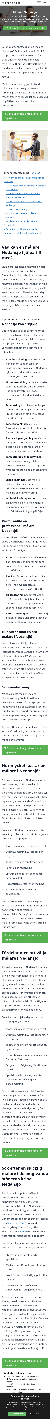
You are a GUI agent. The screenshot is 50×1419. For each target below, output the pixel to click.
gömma (35, 173)
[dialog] (25, 1406)
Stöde (23, 1231)
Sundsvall (12, 1223)
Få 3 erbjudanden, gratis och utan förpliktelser (25, 28)
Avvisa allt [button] (34, 1414)
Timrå (22, 1223)
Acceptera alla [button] (16, 1414)
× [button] (47, 1395)
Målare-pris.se (11, 3)
